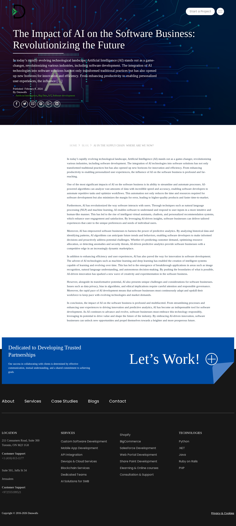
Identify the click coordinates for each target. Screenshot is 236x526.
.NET (182, 448)
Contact (117, 401)
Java (182, 455)
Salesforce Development (138, 448)
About (8, 401)
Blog (85, 145)
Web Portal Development (138, 455)
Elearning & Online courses (139, 468)
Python (184, 441)
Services (33, 401)
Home (73, 145)
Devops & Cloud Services (79, 461)
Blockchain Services (75, 468)
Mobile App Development (79, 448)
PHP (182, 468)
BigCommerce (130, 441)
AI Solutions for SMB (75, 481)
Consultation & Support (137, 474)
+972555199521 (11, 492)
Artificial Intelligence (26, 95)
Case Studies (64, 401)
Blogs (93, 401)
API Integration (71, 455)
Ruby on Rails (188, 461)
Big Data (42, 95)
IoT (50, 95)
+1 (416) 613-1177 (13, 458)
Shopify (125, 435)
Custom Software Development (84, 441)
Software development (64, 95)
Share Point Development (138, 461)
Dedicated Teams (74, 474)
